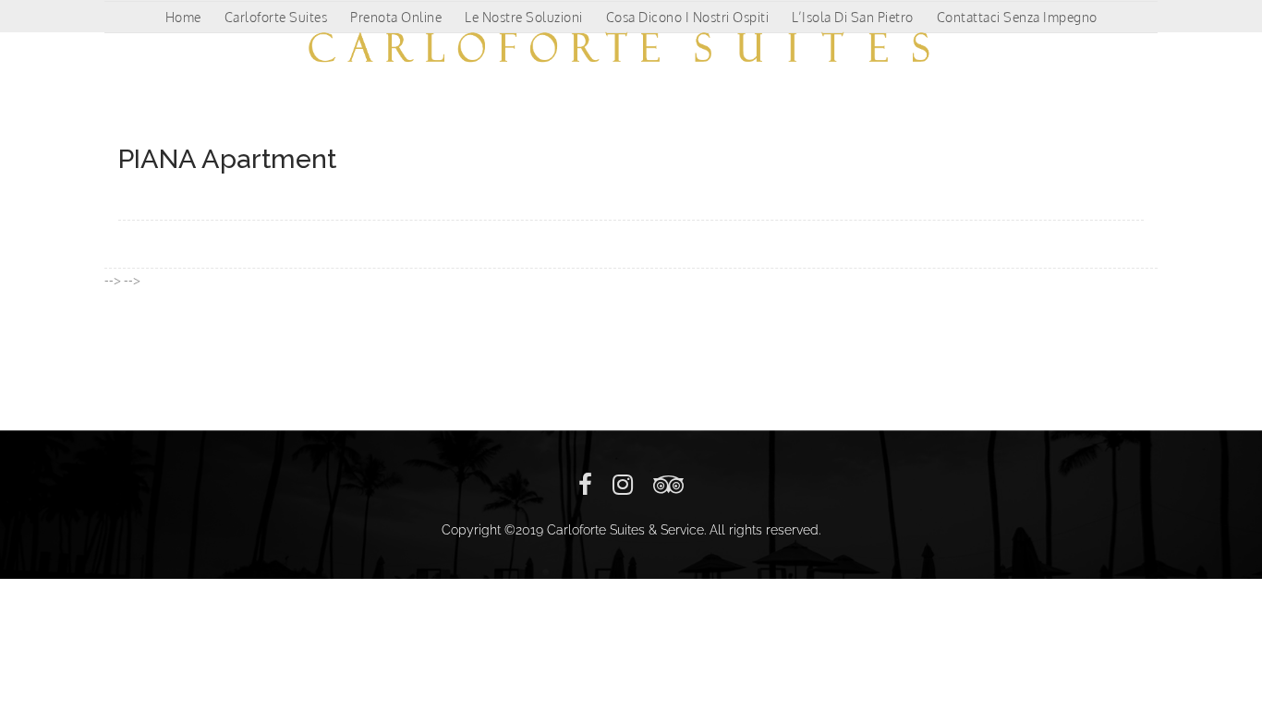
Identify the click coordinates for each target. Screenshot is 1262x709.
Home (183, 17)
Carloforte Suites (276, 17)
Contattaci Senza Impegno (1017, 17)
